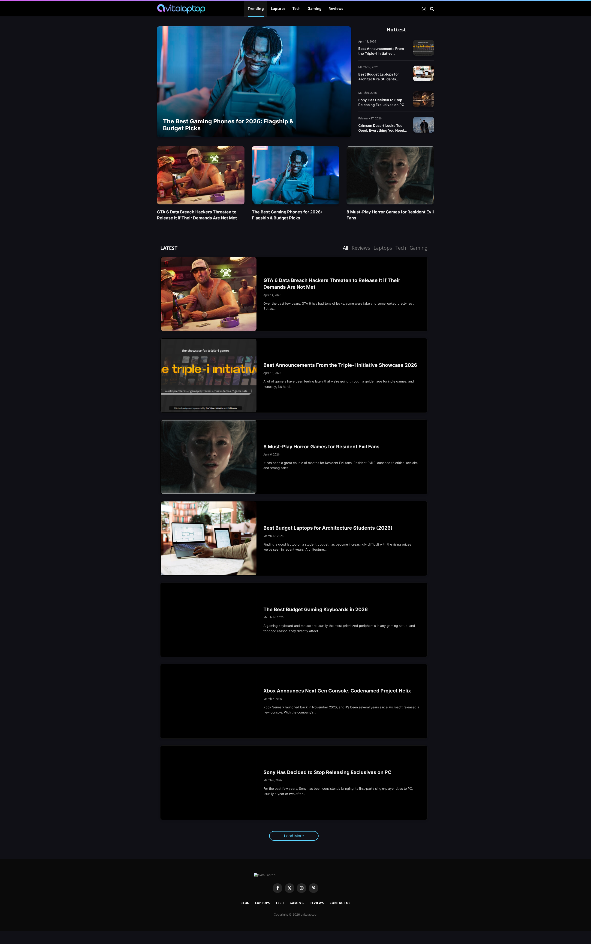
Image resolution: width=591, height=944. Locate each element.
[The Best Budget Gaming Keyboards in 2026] (208, 620)
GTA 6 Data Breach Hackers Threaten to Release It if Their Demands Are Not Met (197, 214)
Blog (245, 903)
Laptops (278, 8)
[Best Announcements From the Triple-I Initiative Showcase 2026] (423, 48)
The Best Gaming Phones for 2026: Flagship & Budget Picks (228, 125)
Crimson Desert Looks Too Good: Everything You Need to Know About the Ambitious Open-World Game (382, 128)
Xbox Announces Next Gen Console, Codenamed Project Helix (337, 691)
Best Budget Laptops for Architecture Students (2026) (378, 77)
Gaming (315, 8)
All (345, 248)
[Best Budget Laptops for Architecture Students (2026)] (423, 73)
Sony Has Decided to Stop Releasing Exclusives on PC (381, 102)
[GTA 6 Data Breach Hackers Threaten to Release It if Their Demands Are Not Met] (200, 175)
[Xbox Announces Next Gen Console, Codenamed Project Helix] (208, 701)
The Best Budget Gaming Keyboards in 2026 (315, 609)
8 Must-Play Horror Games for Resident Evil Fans (390, 214)
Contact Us (340, 903)
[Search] (431, 9)
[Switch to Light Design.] (424, 8)
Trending (256, 8)
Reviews (336, 8)
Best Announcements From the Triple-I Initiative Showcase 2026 (381, 51)
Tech (296, 8)
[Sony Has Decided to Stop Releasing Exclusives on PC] (423, 99)
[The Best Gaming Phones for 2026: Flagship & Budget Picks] (254, 81)
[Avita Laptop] (181, 9)
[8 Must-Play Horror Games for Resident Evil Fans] (390, 175)
